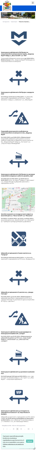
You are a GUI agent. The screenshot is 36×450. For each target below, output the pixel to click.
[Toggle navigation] (33, 2)
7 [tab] (32, 16)
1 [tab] (22, 16)
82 (22, 429)
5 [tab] (29, 16)
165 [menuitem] (29, 429)
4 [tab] (27, 16)
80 (14, 429)
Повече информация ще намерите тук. (13, 445)
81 (18, 429)
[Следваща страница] (32, 429)
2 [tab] (24, 16)
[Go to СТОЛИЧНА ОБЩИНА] (7, 5)
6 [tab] (30, 16)
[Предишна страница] (3, 429)
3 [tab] (25, 16)
